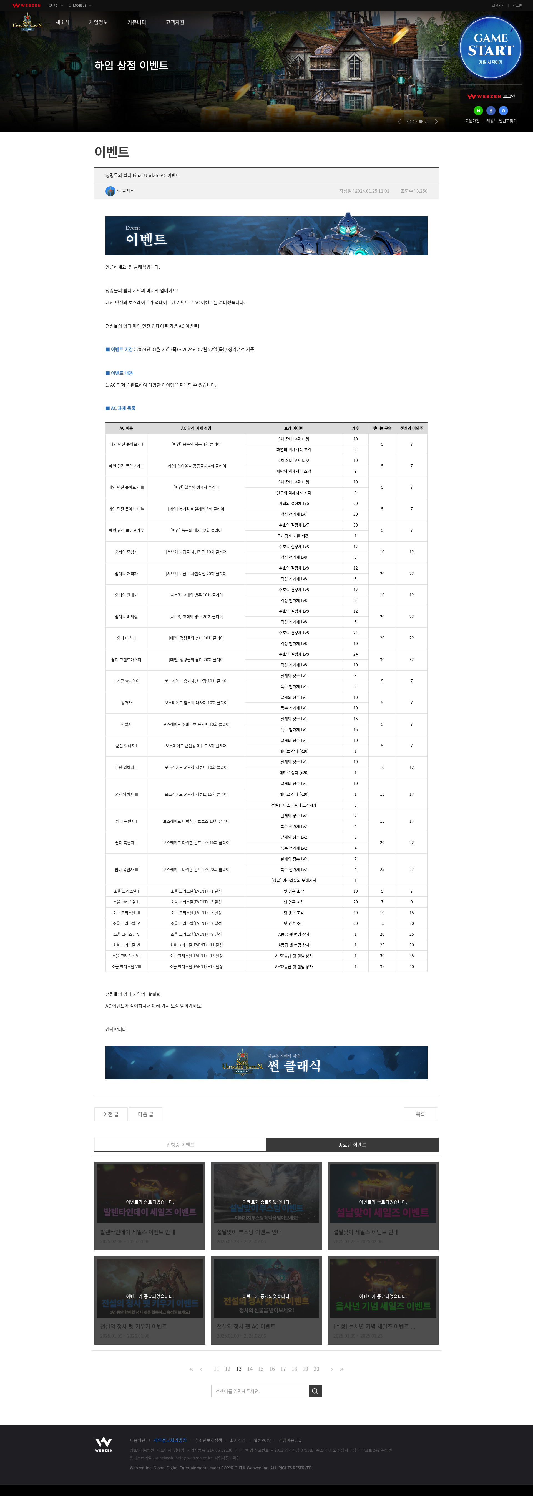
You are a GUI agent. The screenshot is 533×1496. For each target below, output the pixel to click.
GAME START (490, 47)
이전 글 (111, 1114)
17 (283, 1368)
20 (316, 1368)
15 (261, 1368)
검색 (315, 1391)
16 (272, 1368)
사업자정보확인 (227, 1457)
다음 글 (146, 1114)
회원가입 (498, 5)
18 (294, 1368)
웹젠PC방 (262, 1440)
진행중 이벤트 (181, 1144)
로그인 (517, 5)
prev (399, 121)
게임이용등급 (290, 1440)
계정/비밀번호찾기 (501, 120)
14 (250, 1368)
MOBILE (79, 5)
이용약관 (137, 1440)
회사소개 (238, 1440)
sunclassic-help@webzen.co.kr (183, 1457)
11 (216, 1368)
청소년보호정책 (208, 1440)
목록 (420, 1114)
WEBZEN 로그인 (491, 96)
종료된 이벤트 (352, 1144)
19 (305, 1368)
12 (227, 1368)
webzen (26, 5)
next (436, 121)
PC (55, 5)
